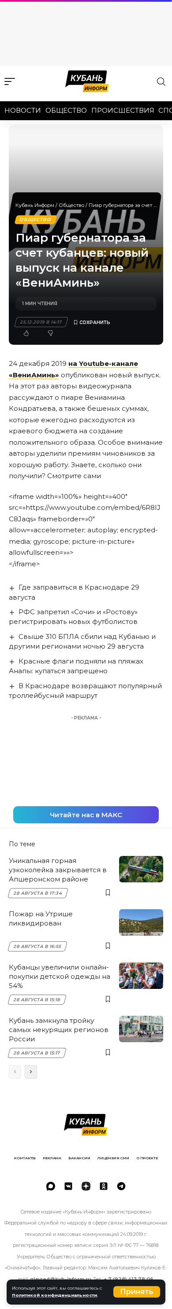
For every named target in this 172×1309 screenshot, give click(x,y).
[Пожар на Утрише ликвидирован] (141, 922)
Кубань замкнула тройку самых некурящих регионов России (58, 1029)
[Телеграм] (121, 1186)
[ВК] (68, 1186)
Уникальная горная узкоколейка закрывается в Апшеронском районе (58, 869)
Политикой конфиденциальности (54, 1295)
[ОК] (103, 1186)
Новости (22, 110)
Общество (66, 110)
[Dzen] (86, 1186)
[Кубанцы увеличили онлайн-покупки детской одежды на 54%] (141, 975)
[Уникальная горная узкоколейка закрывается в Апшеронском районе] (141, 869)
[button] (136, 1292)
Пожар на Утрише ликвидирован (41, 918)
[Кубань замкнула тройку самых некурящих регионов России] (141, 1029)
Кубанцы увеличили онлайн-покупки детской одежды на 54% (59, 976)
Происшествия (122, 110)
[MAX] (51, 1186)
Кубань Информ (34, 205)
